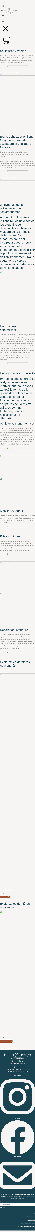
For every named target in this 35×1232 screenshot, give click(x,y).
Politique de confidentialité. (27, 1229)
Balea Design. (31, 1220)
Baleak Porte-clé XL (7, 890)
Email (2, 1202)
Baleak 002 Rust (6, 1034)
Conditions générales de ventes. (26, 1226)
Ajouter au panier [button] (5, 897)
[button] (4, 3)
